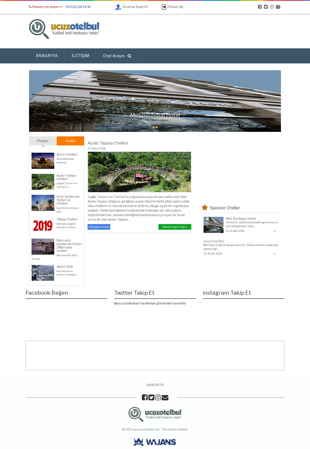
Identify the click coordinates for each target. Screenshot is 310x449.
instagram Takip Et (227, 293)
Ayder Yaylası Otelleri (66, 177)
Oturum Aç (175, 7)
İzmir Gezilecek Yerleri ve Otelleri (68, 200)
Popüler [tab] (43, 141)
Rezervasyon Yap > (175, 227)
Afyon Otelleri (67, 154)
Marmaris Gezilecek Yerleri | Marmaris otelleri (69, 245)
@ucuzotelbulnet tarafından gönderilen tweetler (150, 303)
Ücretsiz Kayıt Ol (135, 7)
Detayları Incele (99, 227)
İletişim (80, 55)
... (68, 162)
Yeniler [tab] (70, 141)
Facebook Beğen (47, 293)
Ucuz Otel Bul (214, 241)
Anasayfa (47, 55)
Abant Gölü (65, 266)
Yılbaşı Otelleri (67, 219)
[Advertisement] (198, 31)
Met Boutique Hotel (241, 218)
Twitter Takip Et (134, 293)
